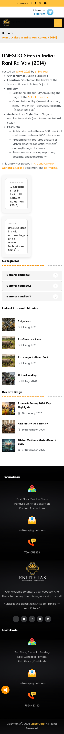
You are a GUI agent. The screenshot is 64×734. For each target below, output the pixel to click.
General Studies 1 (13, 168)
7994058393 (32, 552)
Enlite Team (42, 71)
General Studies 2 (18, 286)
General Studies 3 (18, 296)
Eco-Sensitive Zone (29, 339)
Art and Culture (44, 163)
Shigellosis (24, 321)
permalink (50, 168)
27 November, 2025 (33, 450)
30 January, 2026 (31, 413)
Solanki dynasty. (38, 97)
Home (6, 33)
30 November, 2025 (33, 429)
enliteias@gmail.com (32, 530)
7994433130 (32, 705)
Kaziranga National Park (33, 357)
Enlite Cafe (38, 724)
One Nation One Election (33, 424)
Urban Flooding (27, 375)
